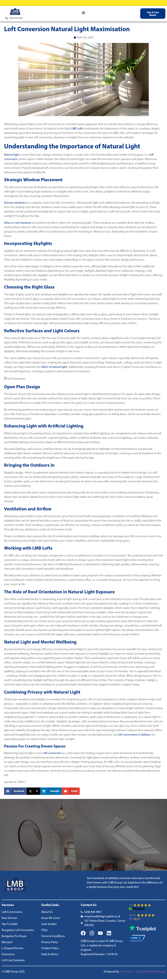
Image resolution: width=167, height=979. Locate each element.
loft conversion (52, 753)
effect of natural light (54, 367)
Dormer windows (14, 202)
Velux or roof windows (17, 223)
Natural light (11, 154)
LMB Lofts (77, 128)
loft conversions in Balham (134, 734)
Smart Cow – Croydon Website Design (142, 971)
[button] (83, 13)
